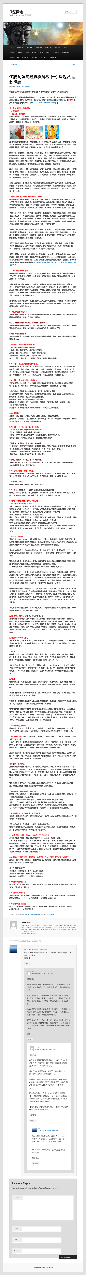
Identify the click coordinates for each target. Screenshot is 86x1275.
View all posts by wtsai (30, 933)
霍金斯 (34, 52)
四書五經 (48, 47)
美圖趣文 (20, 47)
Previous (13, 65)
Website (16, 1251)
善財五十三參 (14, 57)
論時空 (66, 47)
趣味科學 (39, 47)
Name (17, 1228)
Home (12, 47)
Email (17, 1239)
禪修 (41, 52)
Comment (18, 1198)
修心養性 (29, 47)
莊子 (27, 52)
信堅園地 (16, 11)
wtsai (28, 87)
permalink (51, 914)
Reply (27, 963)
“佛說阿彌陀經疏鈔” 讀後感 (45, 262)
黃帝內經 (57, 47)
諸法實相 (56, 52)
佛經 (47, 52)
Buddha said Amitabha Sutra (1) (44, 102)
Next (74, 65)
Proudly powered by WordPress (43, 1267)
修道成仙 (34, 57)
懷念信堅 (44, 57)
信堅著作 (53, 57)
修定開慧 (25, 57)
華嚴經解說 (66, 52)
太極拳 (12, 52)
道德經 (20, 52)
